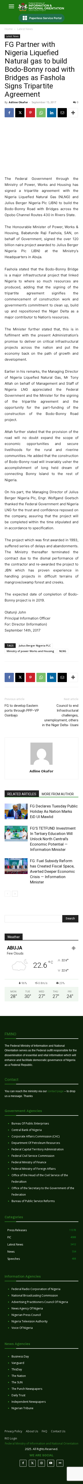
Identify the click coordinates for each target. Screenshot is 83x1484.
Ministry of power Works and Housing (30, 651)
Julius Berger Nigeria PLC (35, 645)
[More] (73, 112)
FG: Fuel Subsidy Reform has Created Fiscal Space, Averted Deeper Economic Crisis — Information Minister (52, 871)
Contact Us (58, 1431)
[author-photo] (41, 765)
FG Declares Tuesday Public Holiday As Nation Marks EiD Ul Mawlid (54, 811)
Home (9, 29)
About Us (32, 1431)
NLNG (62, 651)
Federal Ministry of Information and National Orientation (41, 1443)
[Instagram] (41, 1463)
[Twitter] (32, 1463)
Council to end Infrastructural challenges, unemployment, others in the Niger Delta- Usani (60, 715)
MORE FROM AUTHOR (58, 794)
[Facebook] (9, 112)
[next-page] (15, 894)
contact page (55, 1091)
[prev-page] (7, 894)
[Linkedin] (51, 112)
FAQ (44, 1431)
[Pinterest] (30, 112)
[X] (19, 112)
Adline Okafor (18, 102)
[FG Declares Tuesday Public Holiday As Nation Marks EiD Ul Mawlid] (16, 811)
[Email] (62, 112)
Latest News (25, 29)
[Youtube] (50, 1463)
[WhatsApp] (41, 112)
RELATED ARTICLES (21, 794)
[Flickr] (59, 1463)
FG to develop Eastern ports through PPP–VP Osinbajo (22, 710)
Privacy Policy (13, 1431)
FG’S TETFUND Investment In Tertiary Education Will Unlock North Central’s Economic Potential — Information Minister (53, 839)
